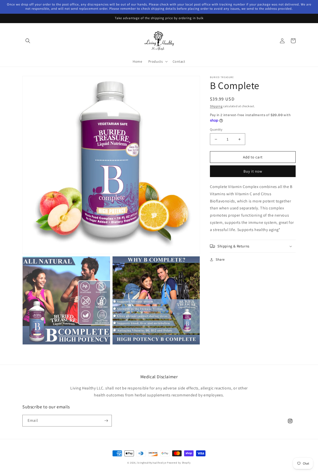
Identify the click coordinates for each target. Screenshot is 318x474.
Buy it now (252, 171)
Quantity (216, 129)
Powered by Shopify (179, 462)
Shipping (216, 106)
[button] (27, 40)
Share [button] (220, 259)
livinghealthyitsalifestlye (151, 462)
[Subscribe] (106, 421)
